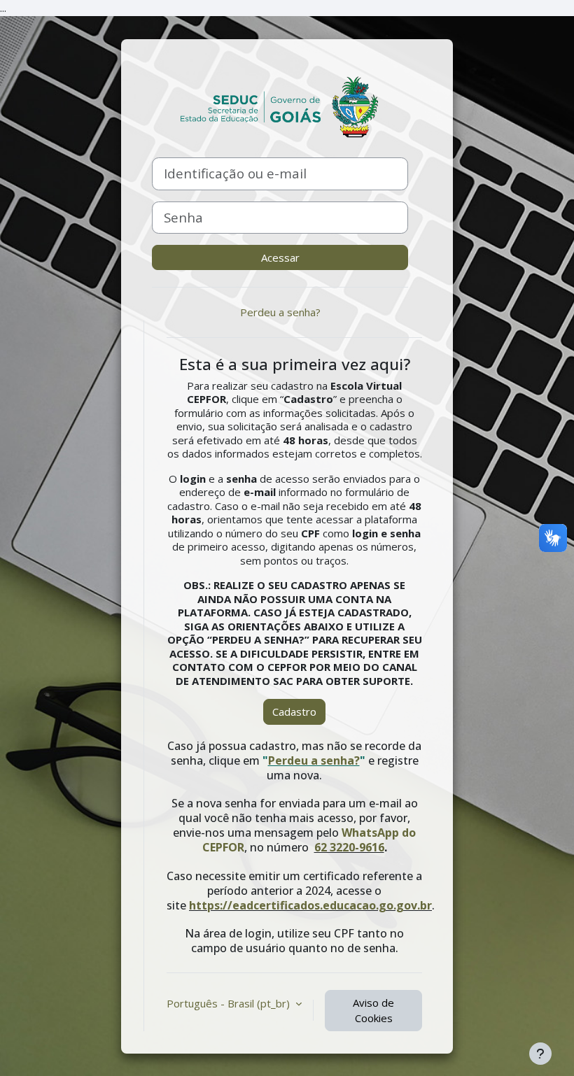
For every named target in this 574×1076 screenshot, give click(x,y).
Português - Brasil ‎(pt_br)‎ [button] (230, 1003)
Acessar (280, 257)
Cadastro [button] (294, 711)
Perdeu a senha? (280, 312)
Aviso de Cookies (373, 1011)
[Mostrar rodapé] (540, 1053)
